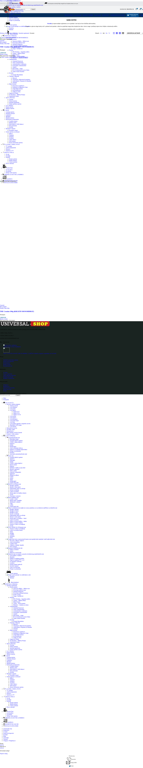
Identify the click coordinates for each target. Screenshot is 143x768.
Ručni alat (10, 456)
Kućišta (11, 127)
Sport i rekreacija (10, 97)
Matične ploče (12, 122)
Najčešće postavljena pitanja (10, 360)
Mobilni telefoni (10, 118)
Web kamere (12, 141)
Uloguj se (5, 385)
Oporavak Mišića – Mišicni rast (20, 41)
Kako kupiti (98, 15)
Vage (11, 503)
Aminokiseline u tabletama (19, 64)
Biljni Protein (15, 55)
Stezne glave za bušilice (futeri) (18, 493)
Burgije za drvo (14, 512)
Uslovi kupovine (7, 374)
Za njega (8, 155)
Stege (11, 479)
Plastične (11, 28)
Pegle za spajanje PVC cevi (16, 11)
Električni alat (39, 5)
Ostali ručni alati (14, 482)
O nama (5, 372)
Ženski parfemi (13, 159)
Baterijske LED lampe (16, 425)
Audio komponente (11, 147)
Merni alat (16, 497)
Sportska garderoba (14, 102)
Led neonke (13, 416)
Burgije (12, 533)
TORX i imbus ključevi (16, 442)
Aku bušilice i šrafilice (15, 7)
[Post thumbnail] (10, 345)
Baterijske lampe (14, 439)
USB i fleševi (12, 139)
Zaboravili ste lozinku (9, 388)
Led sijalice (13, 410)
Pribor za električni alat (51, 508)
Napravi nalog (3, 753)
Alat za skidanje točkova (16, 448)
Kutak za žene (16, 47)
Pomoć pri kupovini (8, 361)
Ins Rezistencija (16, 90)
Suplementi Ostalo (14, 96)
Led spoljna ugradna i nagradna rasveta (20, 423)
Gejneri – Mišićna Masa (18, 53)
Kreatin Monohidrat (17, 74)
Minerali (14, 78)
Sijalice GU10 (17, 414)
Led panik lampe (14, 420)
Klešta (11, 445)
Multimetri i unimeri (15, 502)
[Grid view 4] (123, 33)
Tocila (11, 494)
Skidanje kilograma (17, 44)
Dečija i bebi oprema (11, 172)
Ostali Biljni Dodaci (17, 88)
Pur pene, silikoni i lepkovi (17, 540)
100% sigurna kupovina (9, 375)
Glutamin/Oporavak (17, 61)
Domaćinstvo (10, 431)
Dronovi (8, 149)
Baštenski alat (18, 548)
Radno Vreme (7, 364)
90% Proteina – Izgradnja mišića (20, 52)
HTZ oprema (13, 546)
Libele (11, 505)
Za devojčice (9, 169)
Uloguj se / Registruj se (9, 740)
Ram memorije (13, 125)
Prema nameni (13, 39)
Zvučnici (11, 138)
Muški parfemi (13, 160)
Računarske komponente (12, 119)
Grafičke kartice (13, 121)
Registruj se (6, 386)
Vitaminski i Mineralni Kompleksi (21, 79)
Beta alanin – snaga (17, 68)
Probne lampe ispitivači (15, 16)
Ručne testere (13, 464)
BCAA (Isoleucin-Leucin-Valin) (20, 70)
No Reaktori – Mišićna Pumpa (17, 94)
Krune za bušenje (14, 490)
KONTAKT (105, 15)
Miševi (11, 133)
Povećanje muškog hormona (19, 45)
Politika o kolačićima (8, 378)
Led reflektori (13, 407)
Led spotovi (13, 417)
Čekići (11, 476)
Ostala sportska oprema (15, 104)
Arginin (14, 67)
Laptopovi (8, 115)
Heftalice (12, 536)
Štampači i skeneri (10, 128)
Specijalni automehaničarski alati (18, 454)
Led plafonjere (14, 419)
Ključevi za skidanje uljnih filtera (18, 449)
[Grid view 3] (120, 33)
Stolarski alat (22, 527)
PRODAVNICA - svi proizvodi (73, 15)
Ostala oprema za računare (13, 132)
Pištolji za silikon (14, 475)
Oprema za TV (10, 150)
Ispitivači (12, 473)
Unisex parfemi (13, 162)
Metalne (11, 29)
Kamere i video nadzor (13, 434)
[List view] (114, 33)
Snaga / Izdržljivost (17, 48)
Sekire (10, 2)
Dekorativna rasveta (12, 428)
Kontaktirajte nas (7, 366)
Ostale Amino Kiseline (18, 71)
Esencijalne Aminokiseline (19, 65)
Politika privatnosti (8, 377)
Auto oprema (13, 25)
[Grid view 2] (117, 33)
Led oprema (13, 426)
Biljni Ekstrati (12, 84)
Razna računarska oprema (16, 142)
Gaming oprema (10, 112)
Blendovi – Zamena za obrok (20, 58)
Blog (141, 15)
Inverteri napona (13, 17)
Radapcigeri (13, 446)
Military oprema (10, 108)
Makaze (12, 466)
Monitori (8, 116)
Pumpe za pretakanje (14, 20)
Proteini (11, 50)
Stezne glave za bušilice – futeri (18, 518)
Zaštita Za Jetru (16, 91)
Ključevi (12, 443)
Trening (11, 99)
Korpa (5, 390)
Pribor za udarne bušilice (16, 522)
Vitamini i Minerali (14, 76)
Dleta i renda (13, 470)
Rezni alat (18, 484)
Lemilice (11, 14)
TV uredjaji (9, 146)
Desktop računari (10, 113)
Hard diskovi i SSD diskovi (16, 124)
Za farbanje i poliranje (15, 13)
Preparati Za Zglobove (18, 85)
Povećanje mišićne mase (18, 42)
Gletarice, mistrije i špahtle (17, 545)
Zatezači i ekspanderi (15, 472)
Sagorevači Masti (13, 93)
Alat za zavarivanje (14, 19)
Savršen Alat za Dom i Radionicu (12, 346)
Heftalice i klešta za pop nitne (17, 467)
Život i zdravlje (10, 163)
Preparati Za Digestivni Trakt (20, 87)
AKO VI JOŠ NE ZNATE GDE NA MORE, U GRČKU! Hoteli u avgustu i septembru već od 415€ (29, 353)
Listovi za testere (14, 491)
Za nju (7, 154)
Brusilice (12, 557)
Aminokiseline (13, 59)
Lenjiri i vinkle (14, 499)
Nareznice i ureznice (15, 496)
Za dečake (8, 171)
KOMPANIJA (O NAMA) (118, 15)
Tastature (11, 135)
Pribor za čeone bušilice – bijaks (18, 521)
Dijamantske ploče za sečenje (17, 488)
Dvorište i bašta (11, 429)
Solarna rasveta (14, 405)
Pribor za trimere (13, 0)
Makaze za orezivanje (14, 3)
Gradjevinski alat (50, 539)
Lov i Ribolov (9, 105)
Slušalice (11, 136)
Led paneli (12, 408)
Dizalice (12, 452)
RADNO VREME (88, 15)
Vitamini (14, 82)
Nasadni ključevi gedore (16, 440)
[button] (4, 319)
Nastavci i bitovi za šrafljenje (17, 524)
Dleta (11, 537)
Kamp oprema (9, 107)
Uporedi (5, 739)
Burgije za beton (14, 511)
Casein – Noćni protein (18, 56)
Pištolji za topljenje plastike (16, 10)
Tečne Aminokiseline (17, 62)
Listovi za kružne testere (16, 530)
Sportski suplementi (11, 37)
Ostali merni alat (14, 506)
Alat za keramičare (15, 542)
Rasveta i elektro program (13, 404)
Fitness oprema (13, 101)
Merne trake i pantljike (16, 500)
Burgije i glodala (14, 485)
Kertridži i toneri (13, 130)
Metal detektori (14, 34)
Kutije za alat (26, 26)
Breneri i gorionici (14, 469)
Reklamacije (6, 363)
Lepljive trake (13, 543)
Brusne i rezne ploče (15, 487)
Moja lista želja (7, 389)
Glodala (12, 534)
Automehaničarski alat (14, 437)
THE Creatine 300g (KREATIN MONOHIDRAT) (17, 311)
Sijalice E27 (16, 411)
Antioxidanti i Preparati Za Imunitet (21, 81)
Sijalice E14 (16, 413)
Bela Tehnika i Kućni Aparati (14, 432)
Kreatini (11, 73)
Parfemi (8, 157)
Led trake (12, 422)
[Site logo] (21, 5)
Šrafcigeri (12, 460)
